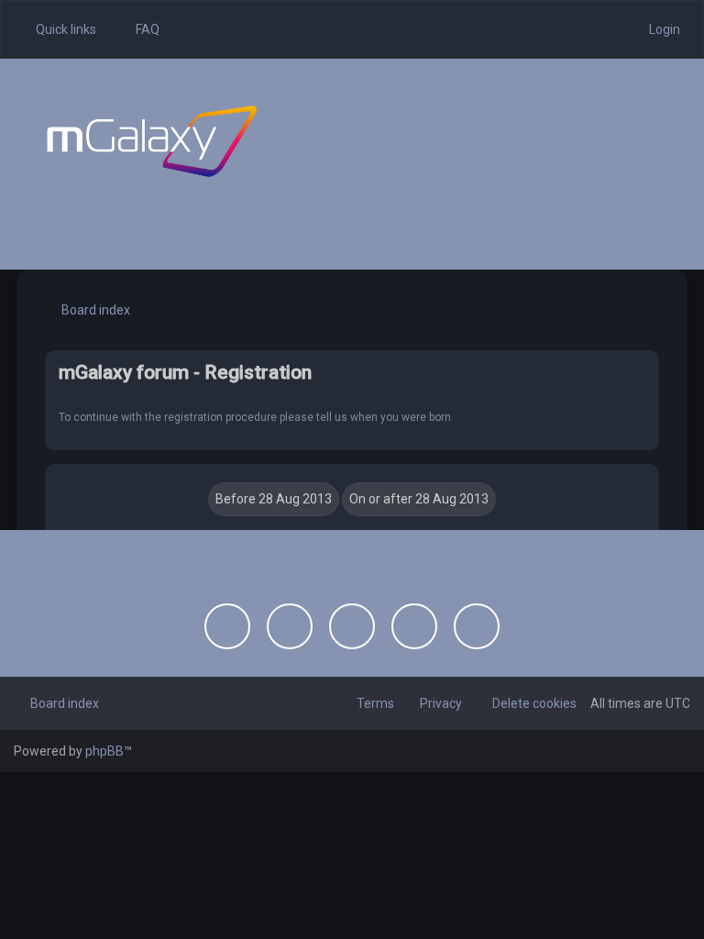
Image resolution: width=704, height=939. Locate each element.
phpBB (104, 751)
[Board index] (152, 141)
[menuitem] (139, 29)
